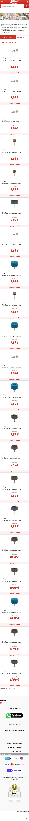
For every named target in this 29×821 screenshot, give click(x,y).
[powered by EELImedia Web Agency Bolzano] (17, 811)
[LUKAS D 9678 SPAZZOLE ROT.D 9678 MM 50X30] (14, 295)
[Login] (24, 2)
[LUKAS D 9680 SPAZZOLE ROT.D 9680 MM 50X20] (14, 540)
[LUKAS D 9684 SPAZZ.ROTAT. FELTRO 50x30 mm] (14, 111)
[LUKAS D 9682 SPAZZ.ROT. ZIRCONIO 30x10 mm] (14, 326)
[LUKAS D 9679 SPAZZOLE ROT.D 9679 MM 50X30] (14, 663)
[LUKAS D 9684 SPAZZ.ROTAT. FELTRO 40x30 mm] (14, 81)
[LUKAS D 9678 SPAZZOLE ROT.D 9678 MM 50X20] (14, 172)
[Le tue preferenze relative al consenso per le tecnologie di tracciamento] (26, 818)
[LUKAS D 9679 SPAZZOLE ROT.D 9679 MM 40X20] (14, 479)
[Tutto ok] (14, 792)
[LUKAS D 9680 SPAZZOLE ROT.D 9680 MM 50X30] (14, 632)
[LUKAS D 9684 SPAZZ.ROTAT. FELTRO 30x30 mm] (14, 50)
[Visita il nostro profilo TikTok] (17, 777)
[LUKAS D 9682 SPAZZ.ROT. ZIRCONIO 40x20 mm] (14, 264)
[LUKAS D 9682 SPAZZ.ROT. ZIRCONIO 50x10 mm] (14, 387)
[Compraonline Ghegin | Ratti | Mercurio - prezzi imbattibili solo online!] (14, 2)
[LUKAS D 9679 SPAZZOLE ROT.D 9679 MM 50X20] (14, 571)
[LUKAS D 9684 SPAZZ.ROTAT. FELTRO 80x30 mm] (14, 356)
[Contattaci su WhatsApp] (23, 777)
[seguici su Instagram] (1, 702)
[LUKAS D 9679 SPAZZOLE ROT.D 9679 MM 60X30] (14, 448)
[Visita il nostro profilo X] (17, 779)
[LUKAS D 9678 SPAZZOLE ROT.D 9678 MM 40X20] (14, 142)
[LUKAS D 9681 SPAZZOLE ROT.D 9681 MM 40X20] (14, 203)
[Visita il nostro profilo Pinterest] (13, 779)
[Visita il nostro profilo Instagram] (12, 777)
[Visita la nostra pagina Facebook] (6, 777)
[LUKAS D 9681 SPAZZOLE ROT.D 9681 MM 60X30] (14, 510)
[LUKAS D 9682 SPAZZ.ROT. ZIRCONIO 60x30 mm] (14, 601)
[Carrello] (27, 2)
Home (2, 10)
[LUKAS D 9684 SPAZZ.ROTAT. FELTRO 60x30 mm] (14, 234)
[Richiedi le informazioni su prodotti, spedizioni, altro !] (14, 715)
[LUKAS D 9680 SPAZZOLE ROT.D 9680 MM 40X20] (14, 418)
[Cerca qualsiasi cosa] (26, 6)
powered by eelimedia (23, 811)
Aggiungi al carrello (14, 72)
